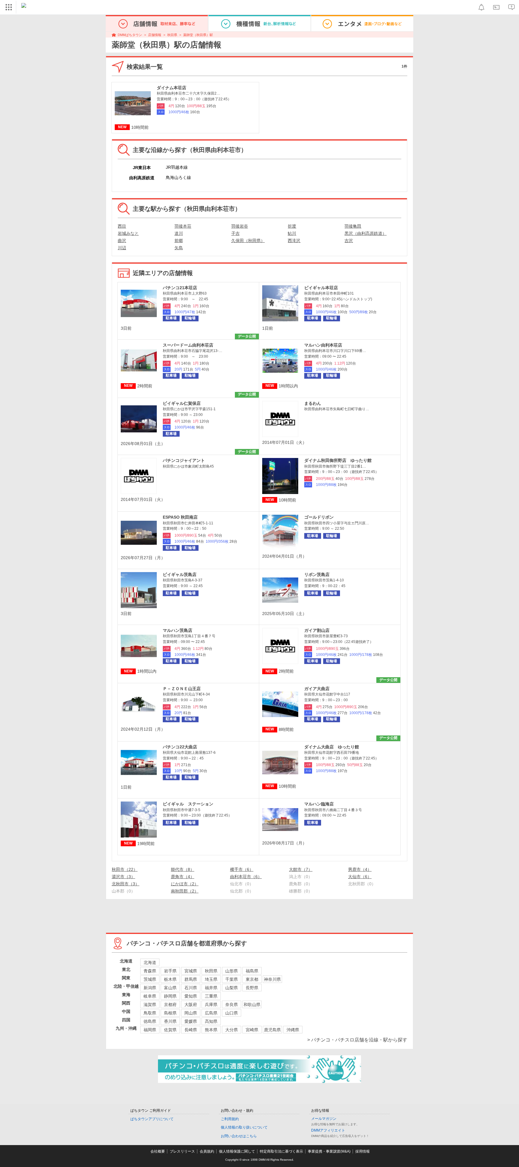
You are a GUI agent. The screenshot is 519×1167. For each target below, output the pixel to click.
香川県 (170, 1021)
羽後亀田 (352, 226)
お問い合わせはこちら (239, 1136)
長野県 (252, 987)
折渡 (292, 226)
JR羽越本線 (177, 167)
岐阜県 (150, 996)
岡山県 (190, 1013)
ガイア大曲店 (316, 688)
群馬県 (190, 979)
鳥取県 (150, 1013)
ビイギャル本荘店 (321, 287)
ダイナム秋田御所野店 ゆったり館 (338, 460)
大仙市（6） (360, 876)
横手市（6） (241, 869)
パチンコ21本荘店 (180, 287)
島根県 (170, 1013)
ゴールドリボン (319, 517)
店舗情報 (154, 35)
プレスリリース (182, 1151)
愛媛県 (190, 1021)
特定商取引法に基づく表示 (281, 1151)
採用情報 (362, 1151)
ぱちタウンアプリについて (152, 1119)
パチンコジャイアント (184, 460)
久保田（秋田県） (248, 240)
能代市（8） (182, 869)
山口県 (231, 1013)
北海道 (150, 962)
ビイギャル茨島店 (179, 574)
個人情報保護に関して (237, 1151)
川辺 (122, 248)
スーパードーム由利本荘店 (188, 345)
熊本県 (211, 1029)
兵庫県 (211, 1004)
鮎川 (292, 233)
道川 (179, 233)
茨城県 (150, 979)
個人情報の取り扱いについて (244, 1127)
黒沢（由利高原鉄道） (365, 233)
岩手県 (170, 970)
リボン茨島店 (316, 574)
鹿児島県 (272, 1029)
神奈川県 (272, 979)
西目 (122, 226)
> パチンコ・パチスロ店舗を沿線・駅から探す (357, 1039)
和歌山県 (252, 1004)
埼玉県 (211, 979)
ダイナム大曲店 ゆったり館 (331, 746)
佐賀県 (170, 1029)
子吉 (235, 233)
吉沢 (348, 240)
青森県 (150, 970)
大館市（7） (300, 869)
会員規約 (207, 1151)
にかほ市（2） (185, 884)
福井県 (211, 987)
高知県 (211, 1021)
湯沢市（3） (123, 876)
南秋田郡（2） (185, 891)
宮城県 (190, 970)
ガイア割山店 (316, 630)
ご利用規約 (230, 1119)
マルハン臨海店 (319, 804)
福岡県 (150, 1029)
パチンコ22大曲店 (180, 746)
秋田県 (172, 35)
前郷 (179, 240)
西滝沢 (294, 240)
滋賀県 (150, 1004)
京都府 (170, 1004)
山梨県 (231, 987)
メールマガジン (323, 1119)
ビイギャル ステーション (188, 804)
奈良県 (231, 1004)
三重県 (211, 996)
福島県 (252, 970)
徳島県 (150, 1021)
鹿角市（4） (182, 876)
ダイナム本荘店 (171, 87)
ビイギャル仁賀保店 (182, 403)
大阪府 (190, 1004)
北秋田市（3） (125, 884)
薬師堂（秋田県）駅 (198, 35)
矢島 (179, 248)
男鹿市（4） (360, 869)
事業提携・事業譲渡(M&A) (329, 1151)
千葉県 (231, 979)
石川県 (190, 987)
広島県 (211, 1013)
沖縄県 (293, 1029)
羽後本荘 (183, 226)
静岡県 (170, 996)
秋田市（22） (125, 869)
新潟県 (150, 987)
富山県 (170, 987)
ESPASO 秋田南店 (180, 517)
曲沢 (122, 240)
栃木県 (170, 979)
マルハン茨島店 (177, 630)
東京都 (252, 979)
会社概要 (157, 1151)
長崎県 (190, 1029)
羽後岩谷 (239, 226)
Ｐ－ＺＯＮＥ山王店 (182, 688)
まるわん (312, 403)
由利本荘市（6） (246, 876)
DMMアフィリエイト (328, 1130)
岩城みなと (128, 233)
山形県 (231, 970)
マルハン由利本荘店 (323, 345)
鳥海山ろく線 (178, 177)
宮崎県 (252, 1029)
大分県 (231, 1029)
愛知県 (190, 996)
